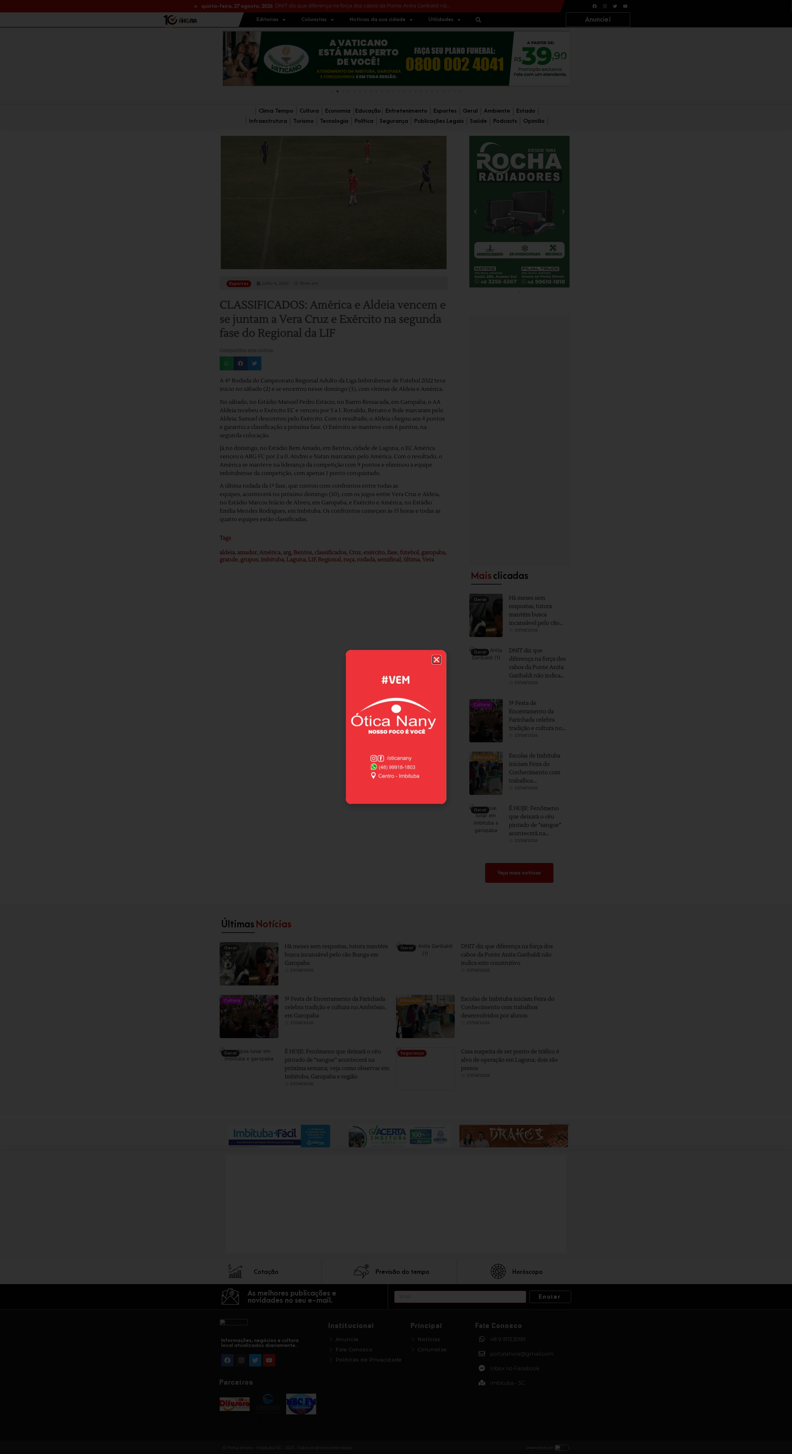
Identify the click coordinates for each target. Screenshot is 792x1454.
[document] (396, 727)
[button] (436, 659)
